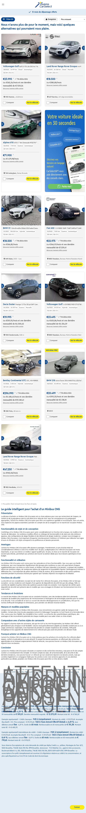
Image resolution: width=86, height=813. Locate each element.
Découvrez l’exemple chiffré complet (13, 88)
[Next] (39, 48)
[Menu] (3, 4)
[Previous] (2, 48)
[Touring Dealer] (43, 4)
